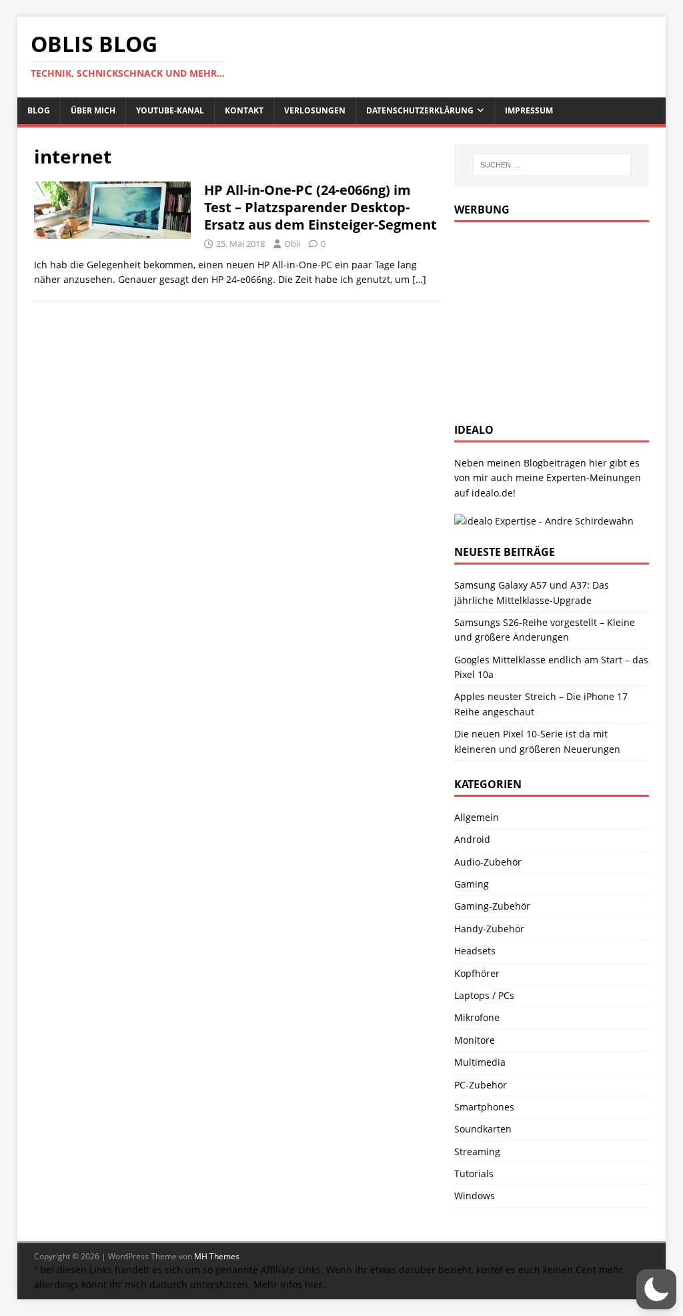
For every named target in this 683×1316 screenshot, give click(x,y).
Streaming (477, 1151)
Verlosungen (315, 110)
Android (472, 839)
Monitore (474, 1040)
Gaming (471, 884)
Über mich (93, 110)
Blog (38, 110)
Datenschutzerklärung (420, 110)
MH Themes (216, 1256)
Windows (474, 1195)
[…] (419, 279)
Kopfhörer (477, 973)
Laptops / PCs (484, 995)
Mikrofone (477, 1017)
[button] (656, 1289)
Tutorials (474, 1173)
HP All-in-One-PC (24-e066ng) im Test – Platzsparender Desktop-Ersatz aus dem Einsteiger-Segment (320, 207)
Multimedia (480, 1062)
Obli (292, 244)
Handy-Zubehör (489, 928)
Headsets (475, 950)
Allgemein (476, 817)
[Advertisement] (554, 319)
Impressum (529, 110)
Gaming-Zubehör (492, 906)
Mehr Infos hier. (289, 1284)
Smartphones (484, 1106)
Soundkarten (483, 1128)
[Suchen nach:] (552, 164)
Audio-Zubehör (488, 862)
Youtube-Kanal (170, 110)
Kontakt (244, 110)
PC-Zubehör (480, 1084)
